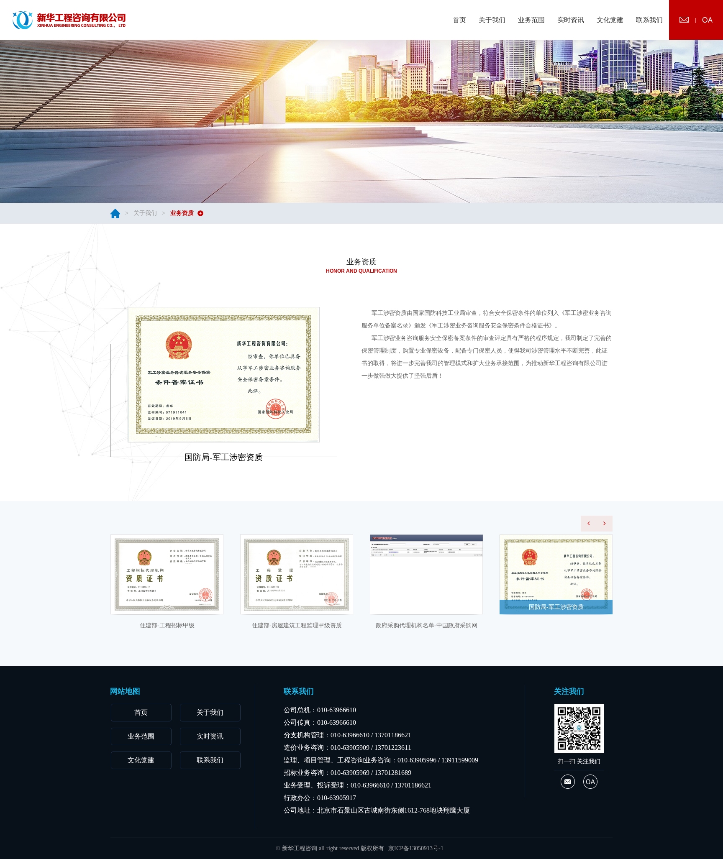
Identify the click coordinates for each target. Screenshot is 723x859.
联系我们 (210, 760)
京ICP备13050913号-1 (416, 848)
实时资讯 (210, 736)
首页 (141, 712)
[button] (589, 524)
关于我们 (145, 213)
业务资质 (182, 213)
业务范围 (141, 736)
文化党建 (141, 760)
